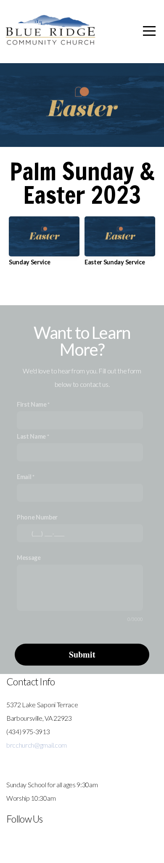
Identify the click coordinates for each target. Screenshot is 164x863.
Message (29, 557)
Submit (82, 654)
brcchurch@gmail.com (36, 745)
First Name (32, 404)
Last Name (31, 436)
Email (24, 476)
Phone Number (37, 517)
